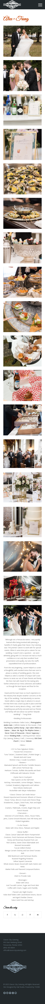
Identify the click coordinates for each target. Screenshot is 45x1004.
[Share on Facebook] (7, 915)
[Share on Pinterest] (30, 915)
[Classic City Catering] (18, 4)
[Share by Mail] (38, 915)
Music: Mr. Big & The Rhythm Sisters (25, 730)
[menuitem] (38, 4)
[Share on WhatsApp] (22, 915)
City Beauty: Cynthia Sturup (14, 728)
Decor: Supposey (32, 733)
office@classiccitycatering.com (14, 950)
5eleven (29, 741)
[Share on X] (15, 915)
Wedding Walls (15, 736)
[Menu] (38, 4)
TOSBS (37, 987)
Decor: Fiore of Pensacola (14, 733)
